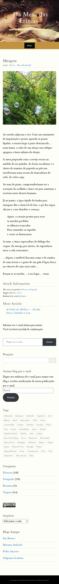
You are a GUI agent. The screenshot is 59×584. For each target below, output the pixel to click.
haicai (34, 429)
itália (32, 433)
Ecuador (40, 424)
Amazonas (19, 416)
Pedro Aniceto (11, 551)
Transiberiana (32, 451)
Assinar (49, 342)
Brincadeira (25, 420)
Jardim (39, 433)
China (42, 420)
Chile (35, 420)
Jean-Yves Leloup (11, 438)
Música (42, 442)
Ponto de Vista (18, 446)
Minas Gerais (9, 442)
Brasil (15, 420)
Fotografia (33, 289)
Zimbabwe (8, 455)
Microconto (44, 438)
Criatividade (9, 424)
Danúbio (30, 424)
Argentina (41, 416)
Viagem (7, 492)
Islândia (23, 433)
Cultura (20, 424)
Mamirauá (33, 438)
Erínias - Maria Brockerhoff (20, 65)
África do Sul (21, 455)
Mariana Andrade (12, 544)
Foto (14, 293)
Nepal (50, 442)
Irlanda (43, 429)
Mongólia (21, 442)
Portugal (30, 446)
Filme (48, 424)
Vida (50, 451)
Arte (50, 416)
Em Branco (9, 538)
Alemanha (8, 416)
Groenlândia (24, 429)
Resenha (7, 485)
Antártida (30, 416)
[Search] (52, 360)
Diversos (25, 289)
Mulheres (32, 442)
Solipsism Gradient (13, 558)
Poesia (6, 446)
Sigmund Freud (10, 451)
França (13, 429)
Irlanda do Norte (10, 433)
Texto (19, 293)
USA (43, 451)
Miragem (22, 296)
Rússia (39, 446)
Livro (23, 438)
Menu (29, 45)
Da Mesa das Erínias (29, 18)
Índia (31, 455)
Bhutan (7, 420)
